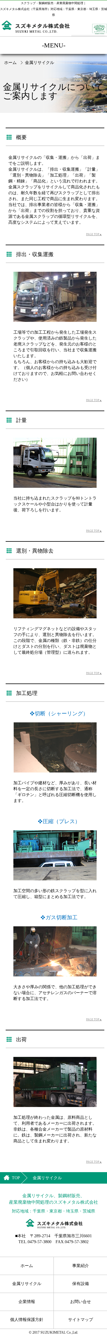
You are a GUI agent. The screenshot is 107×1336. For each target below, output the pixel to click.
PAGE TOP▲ (94, 234)
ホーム (10, 62)
